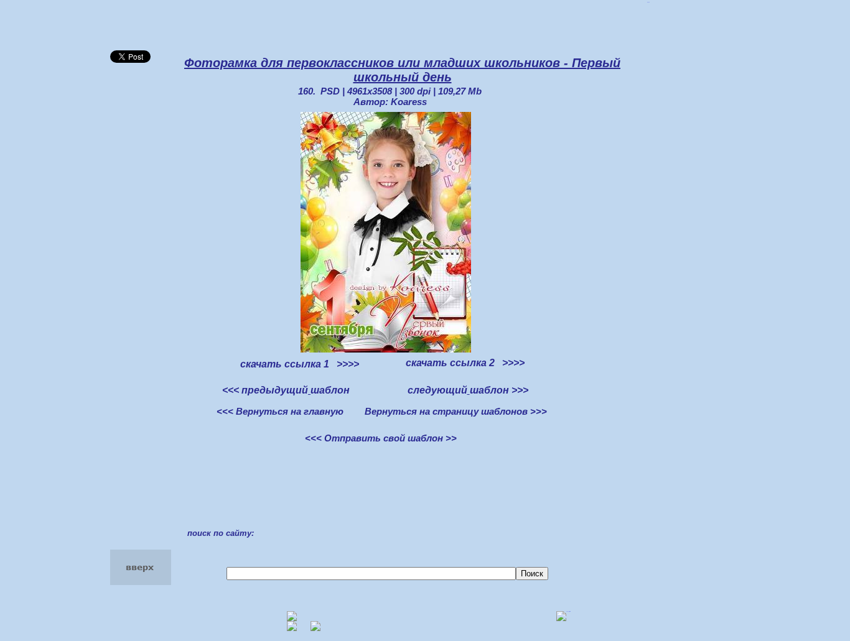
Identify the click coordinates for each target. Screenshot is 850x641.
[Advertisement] (160, 272)
